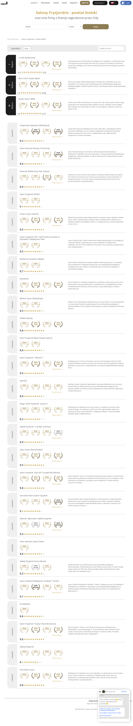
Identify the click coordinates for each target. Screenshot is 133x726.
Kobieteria (24, 278)
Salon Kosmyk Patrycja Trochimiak (35, 148)
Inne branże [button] (99, 3)
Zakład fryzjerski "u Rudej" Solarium (35, 426)
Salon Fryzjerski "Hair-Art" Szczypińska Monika (40, 472)
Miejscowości (45, 3)
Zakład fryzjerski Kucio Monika (33, 561)
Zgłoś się (85, 3)
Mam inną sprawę (105, 715)
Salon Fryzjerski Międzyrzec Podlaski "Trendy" (39, 581)
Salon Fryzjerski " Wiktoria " (32, 357)
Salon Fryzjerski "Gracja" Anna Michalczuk (38, 624)
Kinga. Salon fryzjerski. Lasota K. (34, 403)
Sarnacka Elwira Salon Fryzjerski (33, 495)
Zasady (64, 3)
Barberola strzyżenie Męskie (32, 259)
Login (127, 3)
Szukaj (95, 27)
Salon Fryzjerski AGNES (30, 194)
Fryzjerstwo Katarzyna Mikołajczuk (34, 125)
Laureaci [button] (34, 3)
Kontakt (56, 3)
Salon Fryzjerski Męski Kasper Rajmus (36, 338)
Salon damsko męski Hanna (32, 541)
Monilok (23, 380)
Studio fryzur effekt (26, 99)
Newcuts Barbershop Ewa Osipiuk (34, 171)
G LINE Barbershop (26, 57)
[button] (113, 3)
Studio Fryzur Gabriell (29, 214)
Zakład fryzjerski (27, 646)
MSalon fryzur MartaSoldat (31, 298)
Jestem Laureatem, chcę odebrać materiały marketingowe (110, 709)
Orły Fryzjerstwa (12, 39)
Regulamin (74, 3)
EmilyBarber (25, 604)
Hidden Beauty (26, 318)
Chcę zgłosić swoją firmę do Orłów (110, 713)
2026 (26, 48)
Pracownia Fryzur (27, 669)
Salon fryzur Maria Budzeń (31, 449)
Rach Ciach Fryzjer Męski (29, 78)
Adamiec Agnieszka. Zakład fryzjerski (36, 518)
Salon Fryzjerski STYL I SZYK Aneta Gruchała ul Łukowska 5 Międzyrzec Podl (40, 238)
